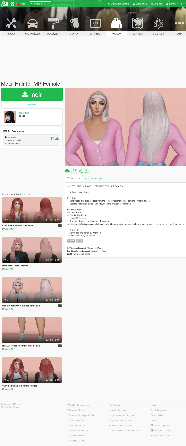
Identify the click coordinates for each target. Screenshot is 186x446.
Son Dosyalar (115, 405)
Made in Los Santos (10, 407)
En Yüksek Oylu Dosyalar (120, 425)
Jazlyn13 (23, 112)
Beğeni (87, 172)
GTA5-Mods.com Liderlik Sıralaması (125, 430)
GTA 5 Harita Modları (76, 435)
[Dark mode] (182, 3)
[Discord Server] (23, 116)
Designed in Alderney (11, 404)
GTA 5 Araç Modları (76, 410)
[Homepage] (20, 116)
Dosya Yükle (141, 3)
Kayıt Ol (172, 3)
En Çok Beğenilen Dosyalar (121, 415)
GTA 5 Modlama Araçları (78, 405)
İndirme (74, 172)
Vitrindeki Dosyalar (117, 410)
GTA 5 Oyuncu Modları (77, 430)
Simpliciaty (90, 235)
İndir (35, 94)
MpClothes (81, 218)
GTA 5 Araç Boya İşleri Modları (81, 415)
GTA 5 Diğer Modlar (76, 440)
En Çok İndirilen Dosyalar (120, 420)
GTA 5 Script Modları (76, 425)
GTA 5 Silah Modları (76, 420)
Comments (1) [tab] (94, 178)
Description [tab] (74, 178)
